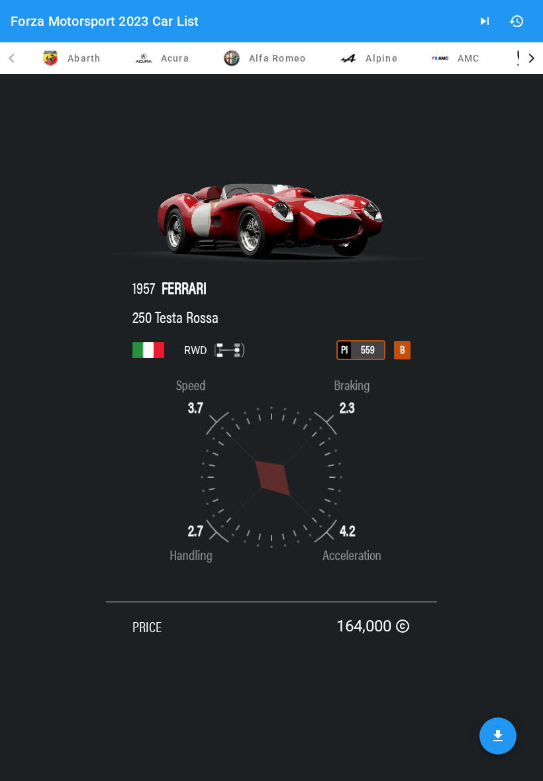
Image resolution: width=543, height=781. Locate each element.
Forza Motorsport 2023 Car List (105, 21)
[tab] (70, 58)
